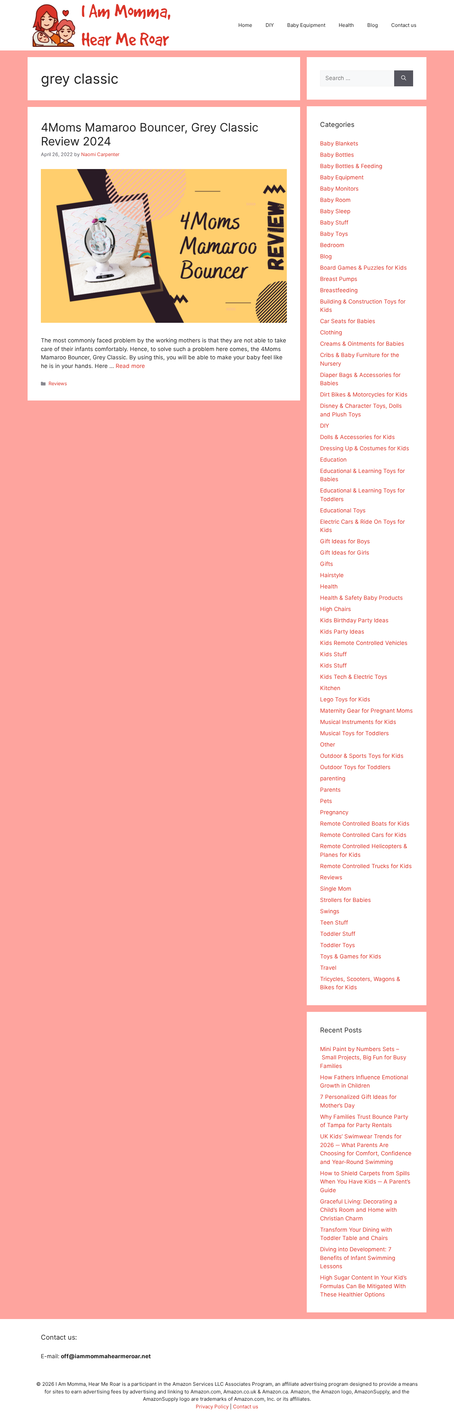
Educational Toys (343, 510)
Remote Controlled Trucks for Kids (366, 866)
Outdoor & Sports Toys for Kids (361, 756)
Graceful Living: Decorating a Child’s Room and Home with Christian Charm (358, 1210)
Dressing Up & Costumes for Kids (364, 448)
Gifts (326, 564)
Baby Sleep (335, 211)
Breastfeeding (339, 290)
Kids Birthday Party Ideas (354, 620)
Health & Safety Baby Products (361, 597)
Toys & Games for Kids (350, 956)
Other (327, 744)
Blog (372, 25)
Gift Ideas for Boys (345, 541)
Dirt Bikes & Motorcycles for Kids (363, 394)
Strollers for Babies (345, 900)
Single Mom (335, 888)
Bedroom (332, 245)
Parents (330, 789)
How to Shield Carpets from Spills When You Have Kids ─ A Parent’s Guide (365, 1182)
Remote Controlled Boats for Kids (364, 823)
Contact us (403, 25)
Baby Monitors (339, 188)
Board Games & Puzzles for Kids (363, 267)
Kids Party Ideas (342, 631)
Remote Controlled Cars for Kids (363, 835)
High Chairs (335, 609)
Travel (328, 967)
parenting (332, 778)
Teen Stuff (334, 922)
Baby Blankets (339, 143)
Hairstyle (332, 575)
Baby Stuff (334, 222)
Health (346, 25)
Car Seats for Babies (347, 321)
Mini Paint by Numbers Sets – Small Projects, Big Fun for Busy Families (363, 1057)
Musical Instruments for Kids (358, 722)
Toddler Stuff (337, 933)
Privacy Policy (212, 1406)
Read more (130, 366)
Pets (326, 801)
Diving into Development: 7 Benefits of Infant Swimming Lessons (357, 1258)
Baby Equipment (306, 25)
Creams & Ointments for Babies (362, 343)
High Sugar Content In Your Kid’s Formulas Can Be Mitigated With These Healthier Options (363, 1286)
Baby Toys (334, 233)
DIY (270, 25)
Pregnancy (334, 812)
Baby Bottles (337, 154)
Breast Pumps (338, 279)
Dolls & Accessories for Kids (357, 437)
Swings (329, 911)
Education (333, 459)
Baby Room (335, 200)
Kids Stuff (333, 654)
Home (245, 25)
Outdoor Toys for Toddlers (355, 767)
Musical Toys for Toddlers (354, 733)
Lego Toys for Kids (345, 699)
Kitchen (330, 688)
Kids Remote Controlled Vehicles (363, 643)
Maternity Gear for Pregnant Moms (366, 710)
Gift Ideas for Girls (344, 552)
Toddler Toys (337, 945)
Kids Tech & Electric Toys (353, 676)
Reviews (58, 383)
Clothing (331, 332)
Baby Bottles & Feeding (351, 166)
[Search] (403, 78)
